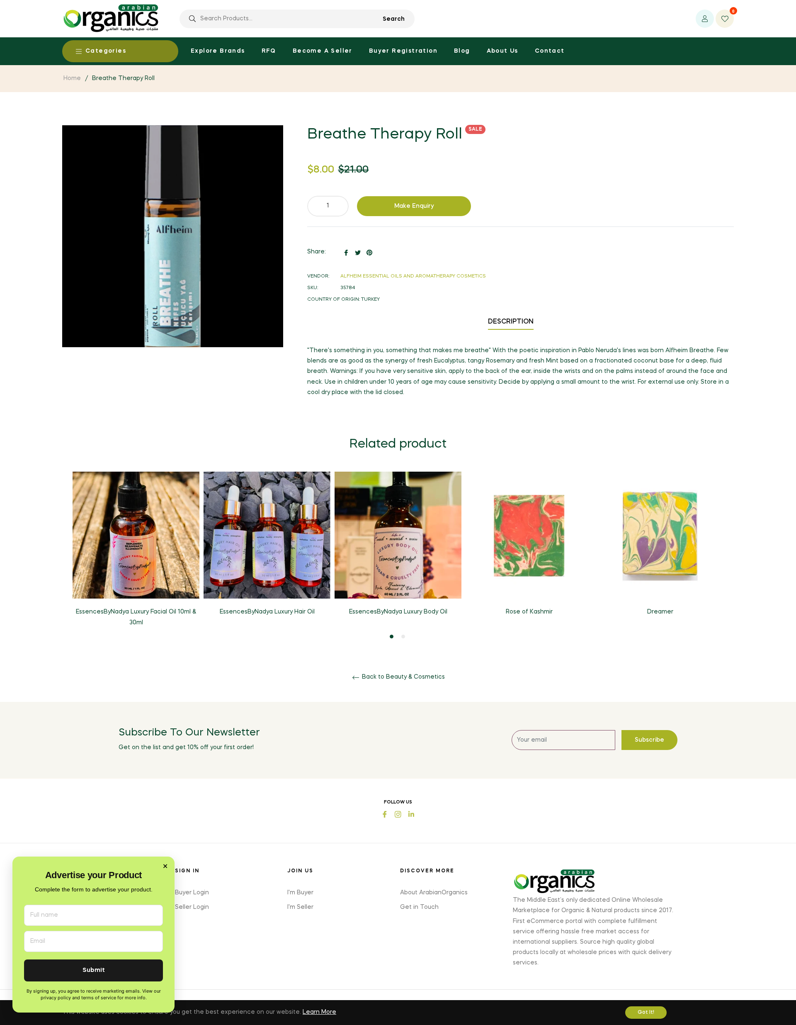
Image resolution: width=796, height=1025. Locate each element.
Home (72, 78)
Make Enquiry (414, 206)
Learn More (319, 1012)
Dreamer (660, 612)
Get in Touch (419, 907)
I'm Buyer (300, 893)
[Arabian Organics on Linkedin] (411, 813)
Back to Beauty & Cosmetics (402, 677)
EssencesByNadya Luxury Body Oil (398, 612)
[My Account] (705, 19)
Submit (94, 970)
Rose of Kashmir (529, 612)
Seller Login (192, 907)
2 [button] (403, 636)
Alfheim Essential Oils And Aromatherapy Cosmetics (413, 276)
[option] (135, 556)
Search (394, 19)
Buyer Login (192, 893)
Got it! (646, 1012)
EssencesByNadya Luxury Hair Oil (267, 612)
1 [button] (391, 636)
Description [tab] (511, 322)
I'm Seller (300, 907)
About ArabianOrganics (434, 893)
